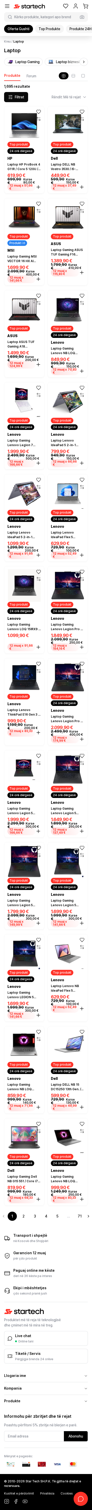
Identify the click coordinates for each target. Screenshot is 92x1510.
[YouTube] (25, 1501)
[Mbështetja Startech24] (81, 1499)
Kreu (7, 41)
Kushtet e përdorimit (19, 1493)
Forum (31, 76)
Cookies (67, 1493)
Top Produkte (49, 29)
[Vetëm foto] (83, 75)
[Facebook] (15, 1501)
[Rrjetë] (63, 75)
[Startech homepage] (29, 6)
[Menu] (7, 6)
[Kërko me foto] (82, 17)
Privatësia (47, 1493)
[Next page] (88, 1216)
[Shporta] (85, 6)
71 (80, 1216)
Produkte (12, 76)
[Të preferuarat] (65, 6)
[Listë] (73, 75)
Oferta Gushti (18, 29)
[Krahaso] (38, 118)
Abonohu (75, 1436)
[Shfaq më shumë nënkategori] (84, 62)
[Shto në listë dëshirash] (38, 111)
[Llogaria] (76, 6)
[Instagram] (6, 1501)
